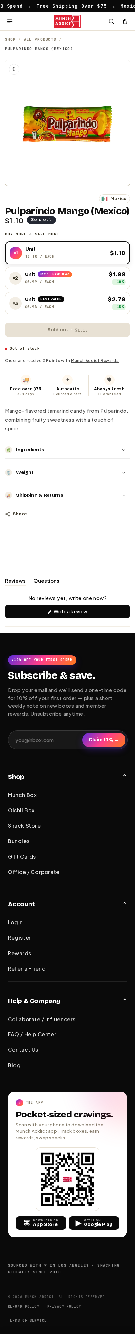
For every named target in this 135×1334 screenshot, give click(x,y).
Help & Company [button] (34, 1001)
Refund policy (23, 1306)
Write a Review (80, 613)
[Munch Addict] (67, 21)
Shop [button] (16, 777)
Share (20, 514)
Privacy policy (64, 1306)
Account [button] (21, 904)
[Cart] (125, 21)
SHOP (10, 39)
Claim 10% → (104, 740)
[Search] (111, 21)
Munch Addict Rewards (95, 360)
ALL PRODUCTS (40, 39)
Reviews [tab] (15, 581)
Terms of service (27, 1320)
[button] (67, 449)
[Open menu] (9, 21)
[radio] (67, 253)
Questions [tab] (46, 581)
